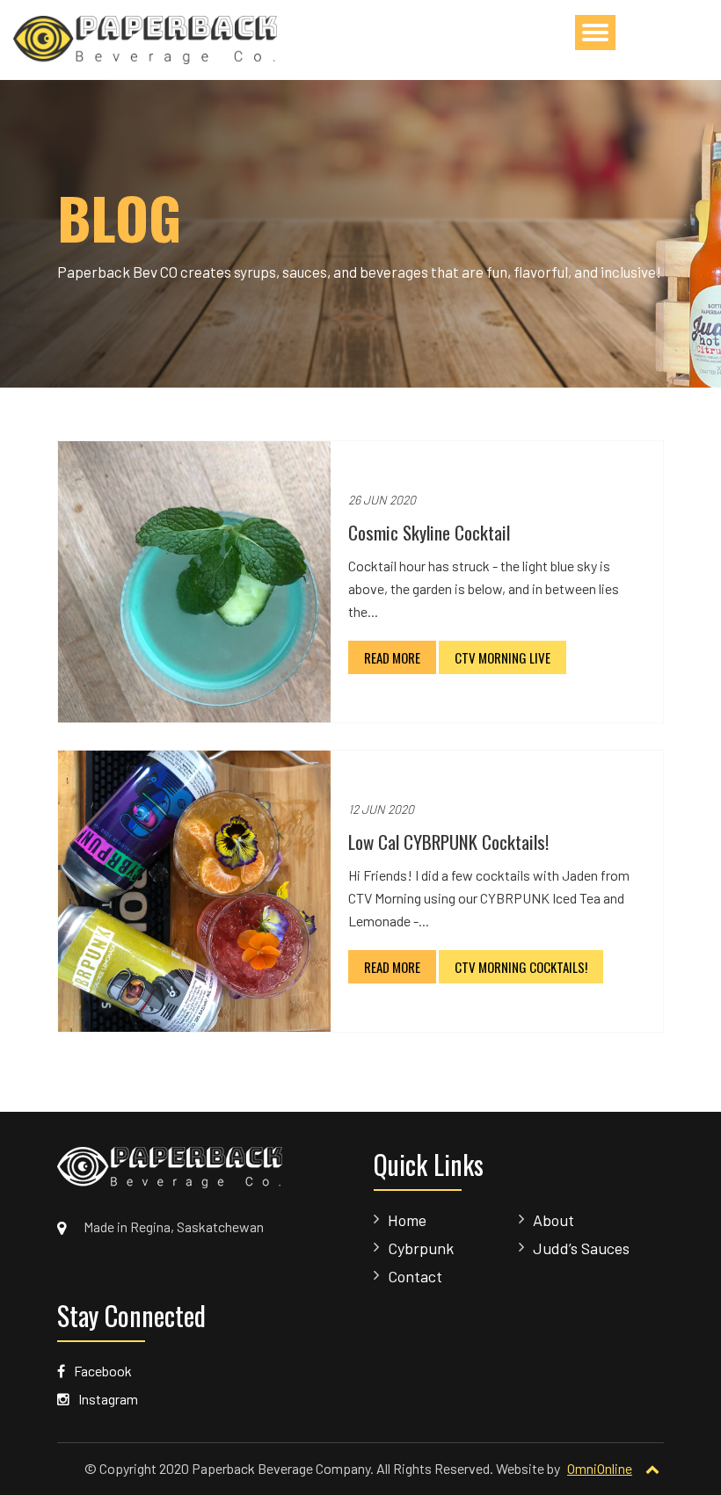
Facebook (101, 1370)
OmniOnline (599, 1468)
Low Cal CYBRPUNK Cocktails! (448, 841)
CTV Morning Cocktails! (521, 966)
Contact (415, 1276)
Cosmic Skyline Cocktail (429, 532)
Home (407, 1220)
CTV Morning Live (502, 657)
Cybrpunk (421, 1248)
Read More (392, 657)
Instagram (107, 1398)
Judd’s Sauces (581, 1248)
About (553, 1220)
